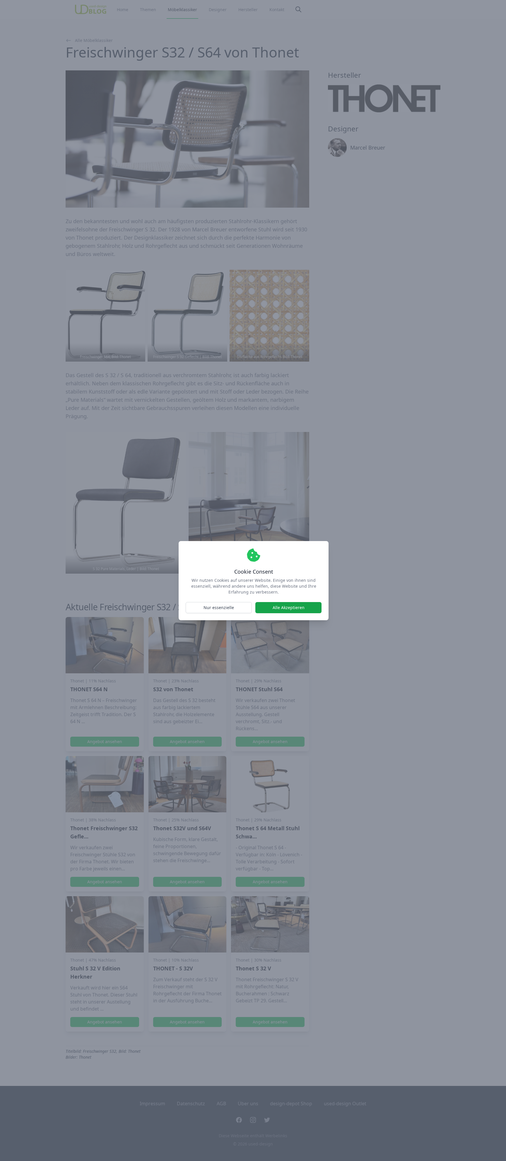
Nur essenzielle (219, 607)
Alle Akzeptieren (289, 607)
